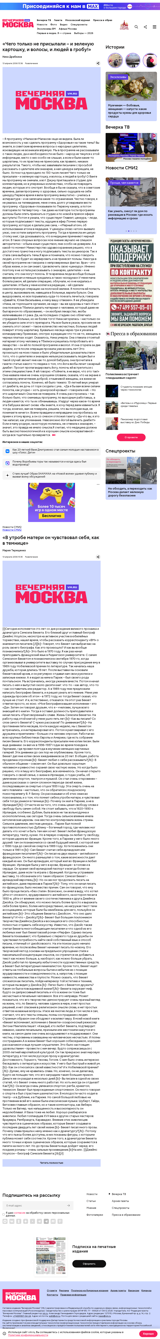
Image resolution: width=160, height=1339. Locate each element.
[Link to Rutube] (53, 1221)
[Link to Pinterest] (60, 1221)
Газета (58, 20)
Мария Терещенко (14, 550)
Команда (146, 1290)
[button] (152, 60)
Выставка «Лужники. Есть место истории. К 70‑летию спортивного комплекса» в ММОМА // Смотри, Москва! (115, 60)
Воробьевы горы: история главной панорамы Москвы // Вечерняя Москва (133, 60)
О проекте (131, 437)
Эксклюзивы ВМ (46, 28)
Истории (115, 47)
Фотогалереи (95, 1215)
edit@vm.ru (54, 1316)
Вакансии (133, 1290)
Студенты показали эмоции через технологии (136, 388)
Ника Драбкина (12, 56)
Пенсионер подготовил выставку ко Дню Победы (135, 421)
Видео (64, 24)
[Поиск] (136, 27)
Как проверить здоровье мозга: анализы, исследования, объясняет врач (131, 86)
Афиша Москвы (68, 28)
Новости (42, 24)
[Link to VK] (11, 1221)
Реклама (64, 1290)
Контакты (52, 1295)
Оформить (89, 1263)
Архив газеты (120, 1201)
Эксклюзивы (118, 77)
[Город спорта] (124, 27)
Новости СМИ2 (12, 530)
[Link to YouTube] (32, 1221)
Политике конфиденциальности (28, 1335)
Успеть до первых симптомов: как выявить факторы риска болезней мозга (128, 109)
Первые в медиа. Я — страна (54, 33)
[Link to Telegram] (39, 1221)
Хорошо (148, 1333)
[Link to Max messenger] (5, 1221)
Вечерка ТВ (44, 20)
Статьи (91, 1201)
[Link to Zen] (25, 1221)
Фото (53, 24)
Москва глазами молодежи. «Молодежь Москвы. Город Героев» (131, 147)
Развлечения (31, 63)
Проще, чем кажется (124, 183)
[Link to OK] (18, 1221)
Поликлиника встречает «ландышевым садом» (122, 376)
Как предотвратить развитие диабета (131, 191)
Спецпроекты (79, 24)
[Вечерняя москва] (20, 1296)
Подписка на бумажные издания (89, 1290)
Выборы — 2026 (83, 33)
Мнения (91, 1208)
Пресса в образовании (107, 20)
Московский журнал (77, 20)
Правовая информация (73, 1295)
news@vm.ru (104, 1316)
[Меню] (155, 27)
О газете (52, 1290)
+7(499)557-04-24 (22, 1316)
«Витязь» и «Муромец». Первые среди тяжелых (139, 405)
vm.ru (45, 1313)
